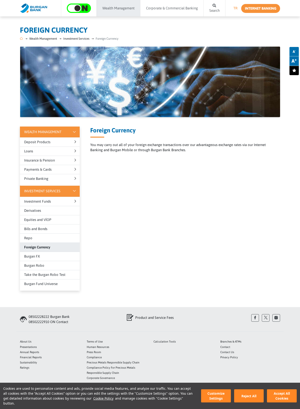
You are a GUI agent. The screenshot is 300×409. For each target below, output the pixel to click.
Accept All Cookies (282, 396)
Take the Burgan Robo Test (44, 275)
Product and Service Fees (154, 318)
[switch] (294, 70)
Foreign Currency (107, 38)
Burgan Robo (34, 265)
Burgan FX (32, 256)
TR (235, 8)
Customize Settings (216, 396)
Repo (28, 238)
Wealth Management (43, 38)
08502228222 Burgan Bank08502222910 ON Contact (49, 319)
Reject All (248, 396)
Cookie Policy (103, 398)
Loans (28, 151)
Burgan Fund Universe (41, 284)
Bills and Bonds (35, 229)
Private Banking (36, 179)
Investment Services (76, 38)
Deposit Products (37, 142)
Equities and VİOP (37, 220)
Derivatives (32, 210)
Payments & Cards (38, 169)
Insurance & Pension (39, 160)
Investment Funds (37, 201)
